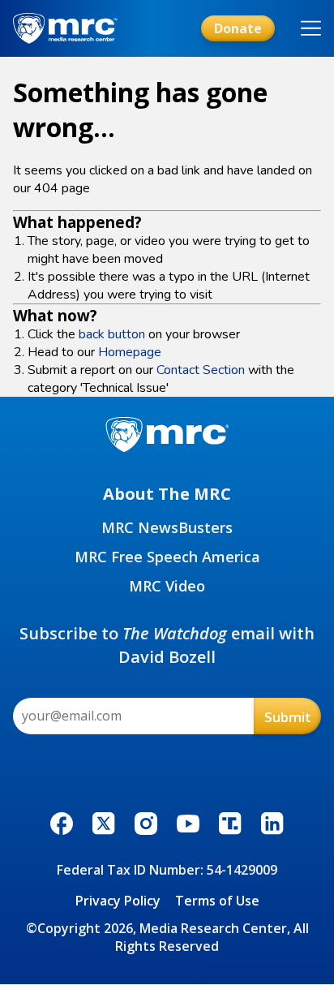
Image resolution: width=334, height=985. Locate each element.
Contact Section (200, 370)
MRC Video (167, 586)
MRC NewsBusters (167, 527)
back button (112, 334)
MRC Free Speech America (167, 556)
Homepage (129, 352)
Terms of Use (217, 901)
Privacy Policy (118, 901)
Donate (238, 28)
